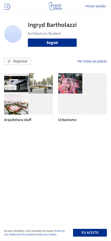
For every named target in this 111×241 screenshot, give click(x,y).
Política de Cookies (46, 234)
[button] (17, 61)
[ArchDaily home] (55, 6)
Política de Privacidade (21, 234)
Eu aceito (90, 232)
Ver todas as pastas (92, 61)
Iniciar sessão (95, 6)
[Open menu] (6, 6)
